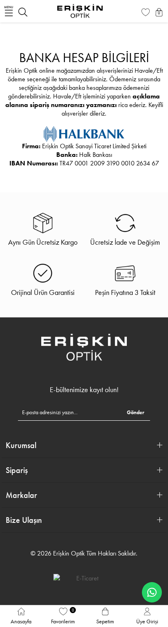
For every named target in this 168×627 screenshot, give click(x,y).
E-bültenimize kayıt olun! (84, 389)
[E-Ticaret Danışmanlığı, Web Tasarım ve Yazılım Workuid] (84, 578)
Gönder (135, 412)
